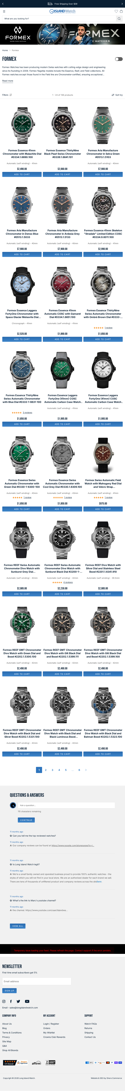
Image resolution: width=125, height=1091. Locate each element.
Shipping (88, 1032)
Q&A (4, 1046)
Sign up (9, 990)
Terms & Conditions (11, 1032)
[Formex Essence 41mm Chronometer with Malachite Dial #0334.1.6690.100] (22, 125)
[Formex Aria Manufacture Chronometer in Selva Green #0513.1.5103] (103, 125)
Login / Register (51, 1023)
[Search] (119, 19)
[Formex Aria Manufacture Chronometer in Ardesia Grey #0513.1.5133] (62, 205)
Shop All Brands (10, 1050)
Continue (26, 820)
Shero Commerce (114, 1078)
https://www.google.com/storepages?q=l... (73, 845)
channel (20, 910)
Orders (46, 1028)
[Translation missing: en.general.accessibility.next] (122, 4)
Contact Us (90, 1037)
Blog (4, 1028)
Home (5, 50)
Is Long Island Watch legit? (26, 864)
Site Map (6, 1041)
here (99, 881)
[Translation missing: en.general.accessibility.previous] (2, 4)
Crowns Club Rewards (54, 1037)
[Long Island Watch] (62, 11)
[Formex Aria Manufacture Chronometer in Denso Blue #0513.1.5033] (22, 205)
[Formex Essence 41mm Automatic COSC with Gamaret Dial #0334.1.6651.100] (62, 285)
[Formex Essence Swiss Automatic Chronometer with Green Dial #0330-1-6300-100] (22, 455)
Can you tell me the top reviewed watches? (34, 835)
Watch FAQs (90, 1023)
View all (17, 926)
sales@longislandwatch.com (24, 1007)
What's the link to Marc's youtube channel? (34, 900)
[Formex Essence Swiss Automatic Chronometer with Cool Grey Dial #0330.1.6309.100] (62, 455)
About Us (7, 1023)
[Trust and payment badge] (15, 1062)
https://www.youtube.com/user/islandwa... (46, 910)
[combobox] (59, 19)
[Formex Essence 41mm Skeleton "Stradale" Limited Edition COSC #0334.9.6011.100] (103, 205)
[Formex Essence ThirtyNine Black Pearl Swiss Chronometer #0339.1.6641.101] (62, 125)
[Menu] (4, 11)
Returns (88, 1028)
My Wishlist (49, 1032)
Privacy (6, 1037)
